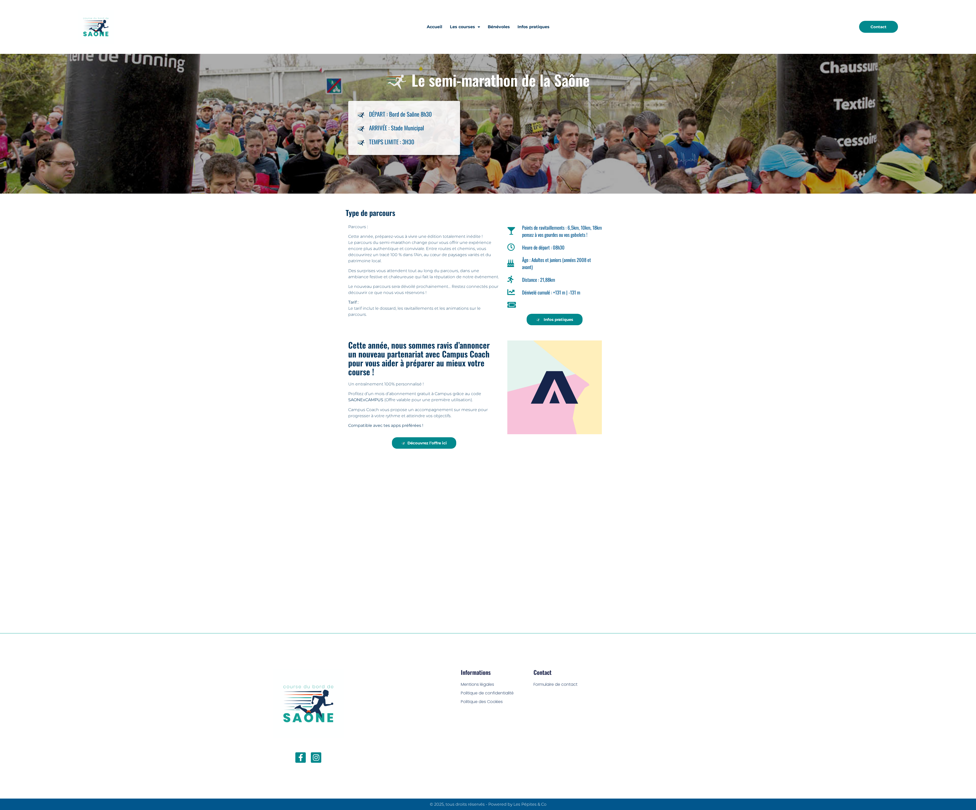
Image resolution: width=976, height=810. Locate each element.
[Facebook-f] (300, 757)
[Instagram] (316, 757)
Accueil (434, 26)
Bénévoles (499, 26)
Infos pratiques (533, 26)
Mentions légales (477, 684)
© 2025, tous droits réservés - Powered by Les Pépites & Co (488, 804)
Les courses (462, 26)
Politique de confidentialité (487, 693)
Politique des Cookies (482, 702)
